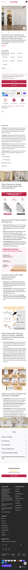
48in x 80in (5, 53)
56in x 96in (5, 60)
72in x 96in (5, 64)
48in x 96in (20, 57)
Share (3, 111)
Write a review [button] (14, 475)
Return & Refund (5, 527)
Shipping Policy (5, 525)
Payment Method (5, 530)
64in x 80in (5, 57)
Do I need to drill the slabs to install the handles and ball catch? (13, 457)
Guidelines (4, 534)
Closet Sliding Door (19, 493)
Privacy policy (19, 555)
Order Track (4, 523)
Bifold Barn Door (18, 507)
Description (5, 125)
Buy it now (14, 85)
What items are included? (7, 436)
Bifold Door (17, 491)
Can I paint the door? (6, 444)
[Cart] (25, 2)
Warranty (3, 532)
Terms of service (24, 555)
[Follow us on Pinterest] (8, 549)
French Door (17, 503)
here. (14, 78)
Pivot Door (17, 500)
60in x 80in (20, 53)
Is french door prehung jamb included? (9, 452)
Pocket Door (17, 496)
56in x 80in (12, 53)
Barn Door (17, 489)
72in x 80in (12, 57)
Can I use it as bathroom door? (8, 448)
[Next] (25, 32)
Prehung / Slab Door (19, 498)
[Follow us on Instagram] (5, 549)
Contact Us (4, 520)
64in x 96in (20, 60)
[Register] (20, 544)
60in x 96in (12, 60)
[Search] (4, 2)
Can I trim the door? (6, 440)
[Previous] (2, 32)
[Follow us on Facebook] (3, 549)
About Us (3, 518)
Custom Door (18, 510)
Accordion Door (18, 505)
